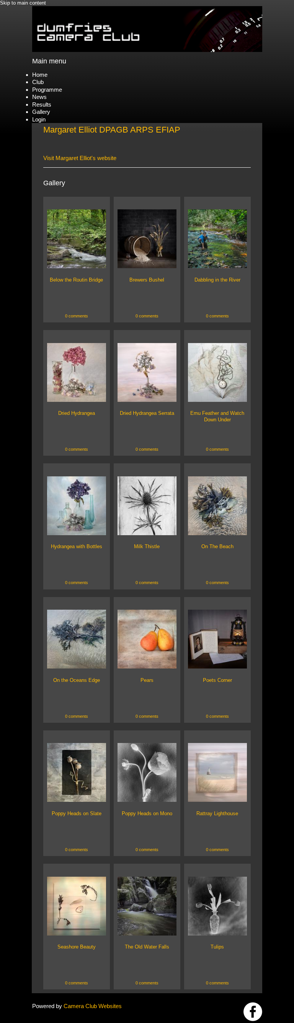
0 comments (76, 316)
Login (39, 119)
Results (41, 104)
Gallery (41, 111)
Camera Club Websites (93, 1006)
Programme (47, 89)
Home (39, 74)
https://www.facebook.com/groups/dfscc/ (252, 1011)
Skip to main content (23, 3)
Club (38, 82)
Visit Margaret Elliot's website (79, 158)
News (39, 97)
